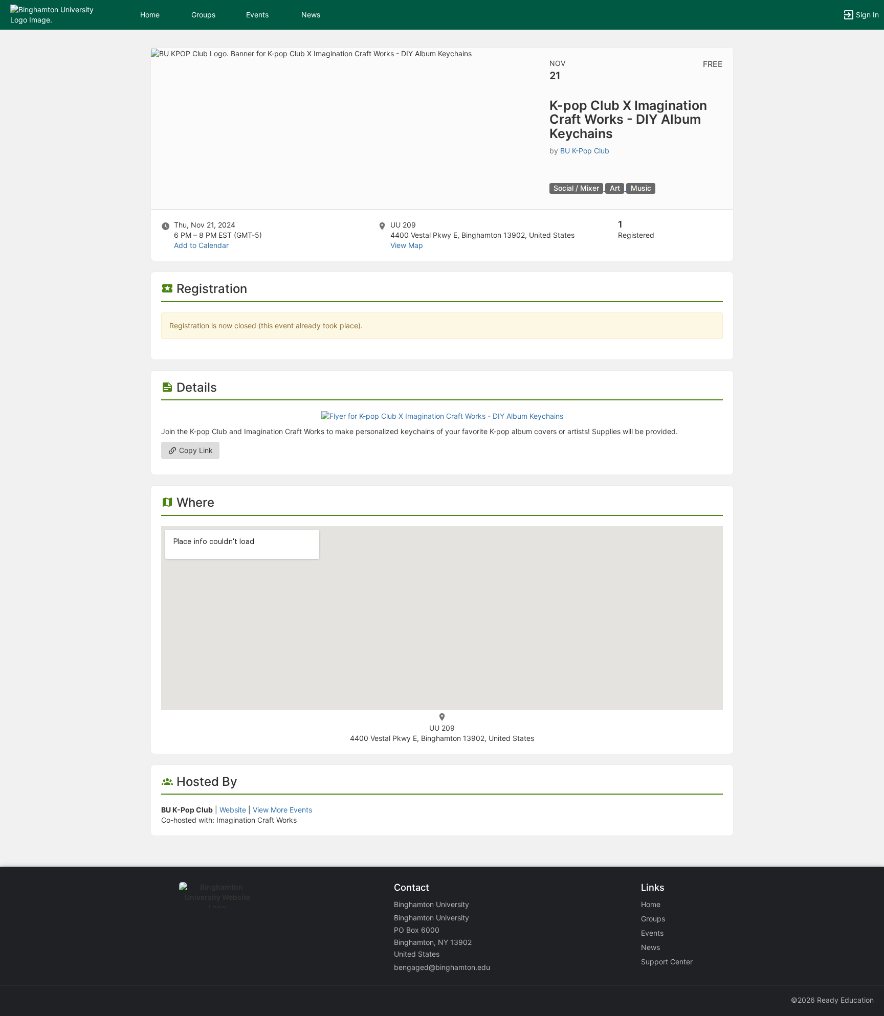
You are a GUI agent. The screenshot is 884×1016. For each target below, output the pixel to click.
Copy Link (195, 450)
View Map (406, 245)
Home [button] (150, 14)
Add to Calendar (201, 245)
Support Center (667, 961)
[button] (52, 14)
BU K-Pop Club (584, 150)
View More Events (282, 809)
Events (257, 14)
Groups (203, 14)
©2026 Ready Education (832, 1000)
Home (650, 904)
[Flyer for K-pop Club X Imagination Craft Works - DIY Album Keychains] (442, 415)
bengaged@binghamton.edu (442, 967)
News (310, 14)
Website (232, 809)
